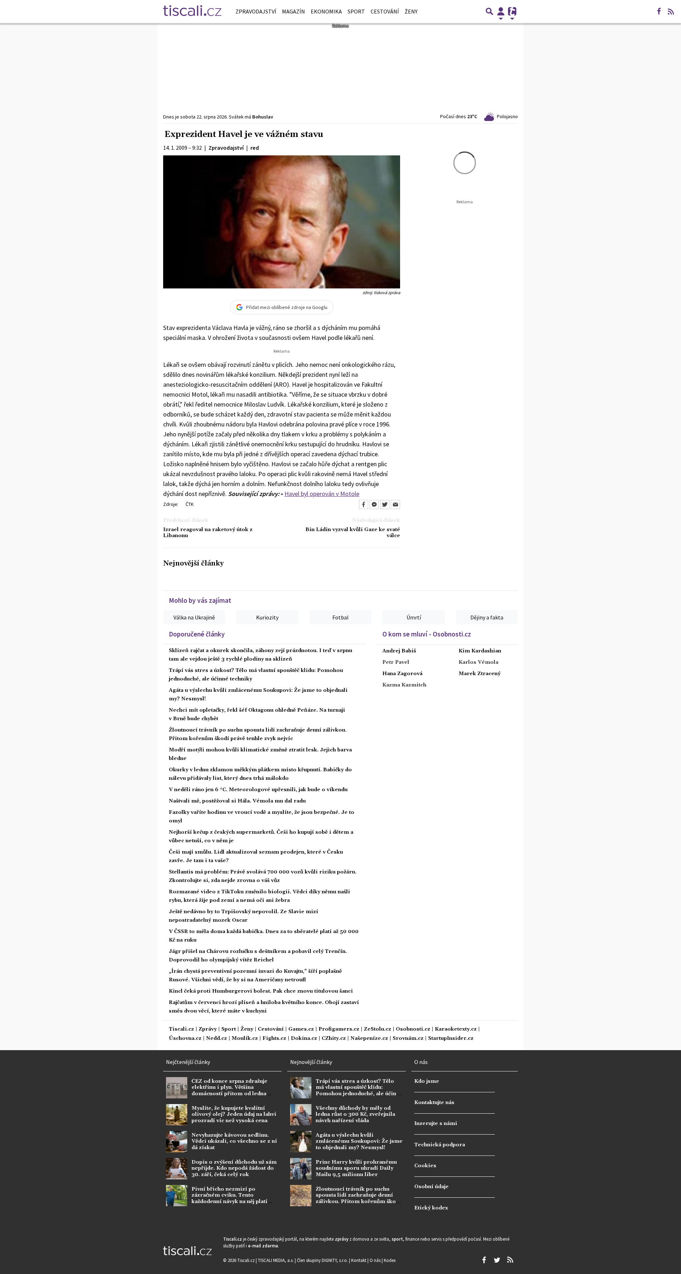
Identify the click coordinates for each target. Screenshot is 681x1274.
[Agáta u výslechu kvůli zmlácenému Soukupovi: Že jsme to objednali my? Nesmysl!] (300, 1141)
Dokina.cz (304, 1039)
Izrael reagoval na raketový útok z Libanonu (208, 533)
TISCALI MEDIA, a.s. (276, 1260)
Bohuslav (262, 117)
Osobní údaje (431, 1187)
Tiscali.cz (181, 1029)
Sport (356, 11)
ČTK (190, 504)
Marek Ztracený (479, 674)
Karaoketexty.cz (456, 1029)
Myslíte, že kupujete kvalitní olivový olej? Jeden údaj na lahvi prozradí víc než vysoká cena (234, 1114)
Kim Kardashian (480, 651)
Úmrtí (413, 617)
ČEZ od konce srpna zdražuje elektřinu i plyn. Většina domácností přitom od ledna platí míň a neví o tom (229, 1090)
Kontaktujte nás (434, 1102)
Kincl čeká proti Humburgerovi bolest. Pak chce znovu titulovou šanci (261, 991)
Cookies (425, 1166)
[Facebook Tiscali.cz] (658, 11)
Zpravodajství (256, 11)
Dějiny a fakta (486, 617)
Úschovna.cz (185, 1039)
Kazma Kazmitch (404, 685)
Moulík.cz (245, 1039)
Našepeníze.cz (369, 1039)
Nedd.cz (216, 1039)
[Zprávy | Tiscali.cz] (192, 11)
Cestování (385, 11)
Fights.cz (274, 1039)
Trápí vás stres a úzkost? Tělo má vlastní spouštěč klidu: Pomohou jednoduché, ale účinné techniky (359, 1090)
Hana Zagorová (402, 674)
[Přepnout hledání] (489, 11)
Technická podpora (439, 1145)
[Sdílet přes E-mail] (395, 504)
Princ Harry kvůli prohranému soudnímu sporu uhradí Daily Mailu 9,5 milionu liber (356, 1168)
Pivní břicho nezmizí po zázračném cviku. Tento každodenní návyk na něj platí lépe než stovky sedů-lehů (229, 1198)
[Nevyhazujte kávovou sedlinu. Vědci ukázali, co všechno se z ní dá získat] (176, 1141)
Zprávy (208, 1029)
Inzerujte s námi (435, 1123)
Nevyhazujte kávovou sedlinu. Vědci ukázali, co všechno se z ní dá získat (234, 1141)
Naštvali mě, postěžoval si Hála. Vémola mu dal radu (237, 801)
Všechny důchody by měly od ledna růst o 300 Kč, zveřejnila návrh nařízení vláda (355, 1114)
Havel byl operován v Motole (321, 494)
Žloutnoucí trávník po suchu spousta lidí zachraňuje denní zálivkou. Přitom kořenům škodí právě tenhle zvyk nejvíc (358, 1198)
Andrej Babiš (399, 651)
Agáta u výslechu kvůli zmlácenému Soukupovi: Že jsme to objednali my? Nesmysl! (359, 1141)
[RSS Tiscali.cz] (670, 11)
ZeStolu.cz (377, 1029)
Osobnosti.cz (413, 1029)
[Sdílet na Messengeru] (374, 504)
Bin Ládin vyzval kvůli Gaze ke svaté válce (352, 533)
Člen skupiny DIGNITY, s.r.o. (323, 1260)
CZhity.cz (334, 1039)
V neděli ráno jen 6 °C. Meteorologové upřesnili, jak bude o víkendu (258, 790)
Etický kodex (431, 1208)
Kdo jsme (426, 1081)
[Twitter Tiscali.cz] (497, 1260)
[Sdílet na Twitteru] (384, 504)
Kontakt (359, 1260)
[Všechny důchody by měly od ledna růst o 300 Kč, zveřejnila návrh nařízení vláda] (300, 1114)
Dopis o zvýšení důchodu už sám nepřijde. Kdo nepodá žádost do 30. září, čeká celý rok (234, 1168)
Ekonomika (326, 11)
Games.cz (301, 1029)
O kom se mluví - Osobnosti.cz (426, 634)
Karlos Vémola (478, 662)
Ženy (411, 11)
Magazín (293, 11)
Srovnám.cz (408, 1039)
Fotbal (340, 617)
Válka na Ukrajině (194, 617)
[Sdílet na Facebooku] (363, 504)
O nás (376, 1260)
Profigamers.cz (339, 1029)
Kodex (390, 1260)
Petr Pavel (395, 662)
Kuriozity (267, 617)
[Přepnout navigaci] (500, 11)
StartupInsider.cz (451, 1039)
